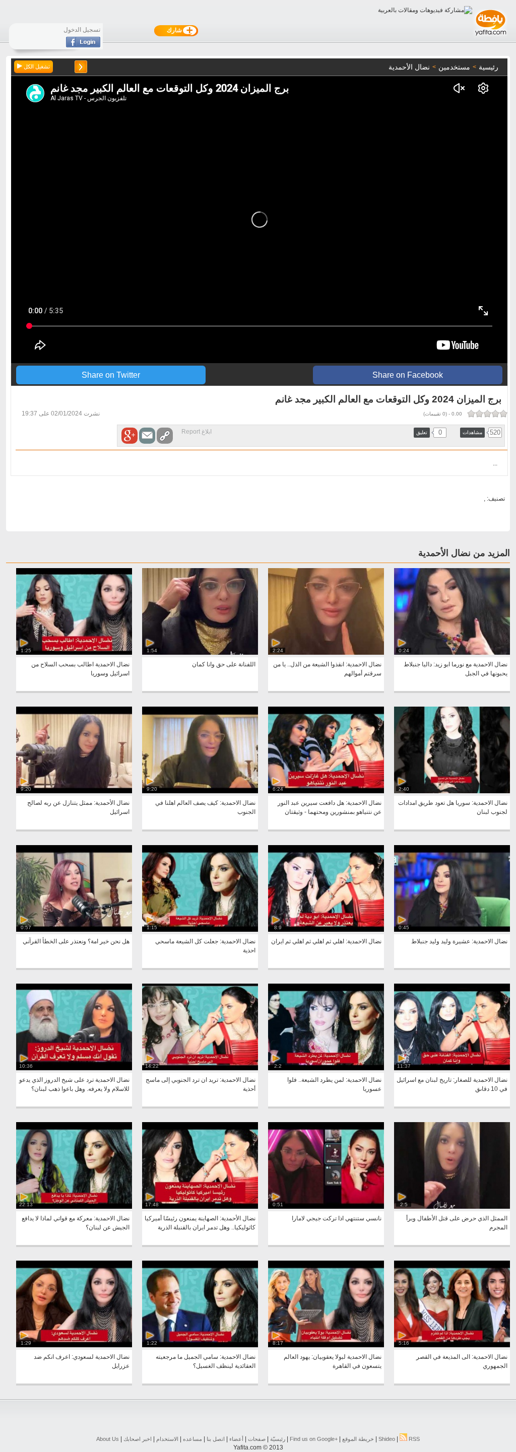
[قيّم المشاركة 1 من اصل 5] (503, 413)
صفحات (257, 1439)
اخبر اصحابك (137, 1439)
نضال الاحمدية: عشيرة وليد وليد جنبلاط (459, 941)
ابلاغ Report (196, 431)
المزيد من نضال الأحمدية (464, 553)
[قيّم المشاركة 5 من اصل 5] (471, 413)
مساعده (192, 1439)
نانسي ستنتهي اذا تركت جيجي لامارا (336, 1218)
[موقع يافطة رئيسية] (490, 36)
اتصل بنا (216, 1439)
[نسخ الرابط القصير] (165, 436)
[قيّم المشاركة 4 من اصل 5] (479, 413)
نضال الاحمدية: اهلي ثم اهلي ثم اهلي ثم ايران (326, 941)
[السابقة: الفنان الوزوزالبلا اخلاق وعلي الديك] (81, 66)
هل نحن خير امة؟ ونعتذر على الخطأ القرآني (76, 941)
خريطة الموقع (358, 1439)
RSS (413, 1439)
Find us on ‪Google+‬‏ (314, 1439)
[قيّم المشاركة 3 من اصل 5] (487, 413)
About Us (107, 1439)
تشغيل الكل (36, 66)
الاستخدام (167, 1439)
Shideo (386, 1439)
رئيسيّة (277, 1439)
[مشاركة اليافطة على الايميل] (147, 436)
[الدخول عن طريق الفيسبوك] (83, 45)
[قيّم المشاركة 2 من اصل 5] (495, 413)
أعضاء (236, 1439)
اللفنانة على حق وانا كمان (223, 664)
